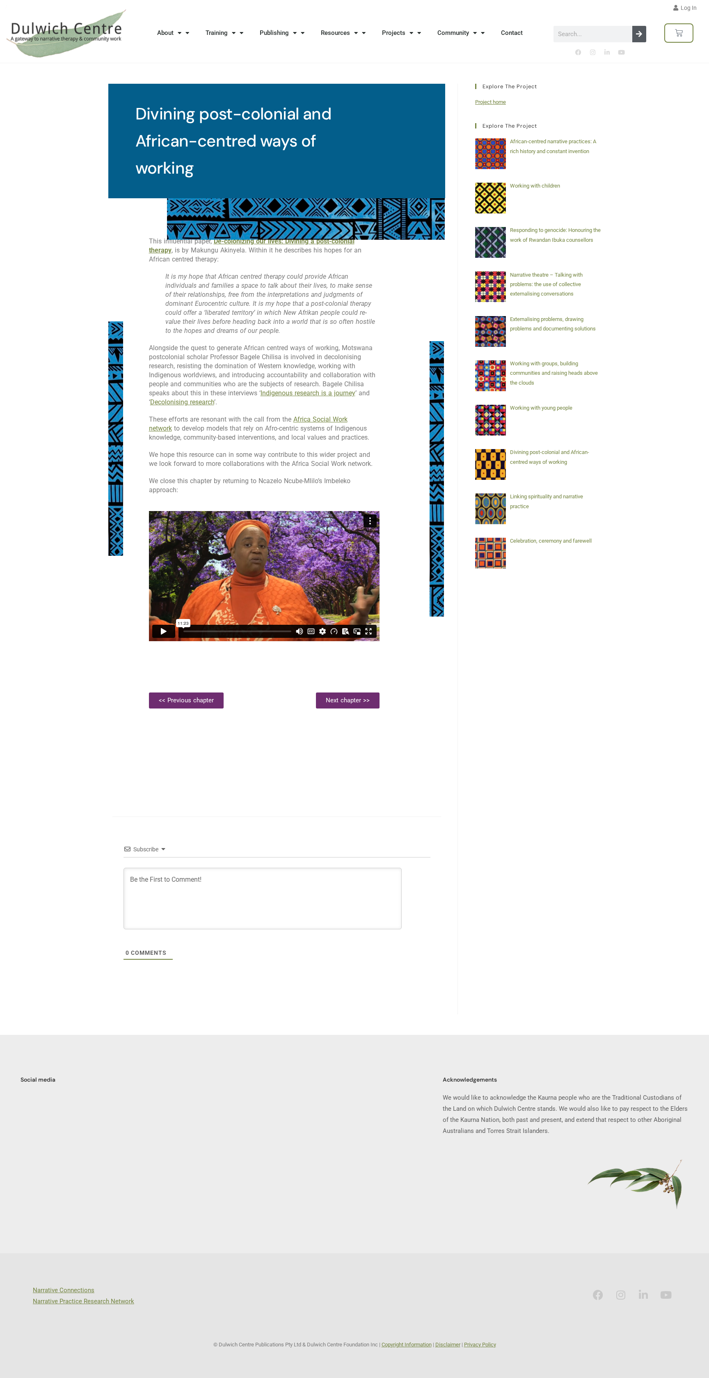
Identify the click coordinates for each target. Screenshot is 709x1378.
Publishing (274, 33)
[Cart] (678, 33)
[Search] (639, 34)
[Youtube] (621, 52)
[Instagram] (592, 52)
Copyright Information (407, 1344)
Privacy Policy (480, 1344)
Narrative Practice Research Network (83, 1301)
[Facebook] (578, 52)
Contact (512, 33)
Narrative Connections (63, 1290)
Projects (393, 33)
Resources (335, 33)
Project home (490, 102)
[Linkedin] (607, 52)
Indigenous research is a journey (308, 393)
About (165, 33)
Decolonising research (182, 402)
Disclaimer (447, 1344)
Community (453, 33)
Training (217, 33)
